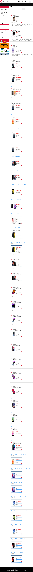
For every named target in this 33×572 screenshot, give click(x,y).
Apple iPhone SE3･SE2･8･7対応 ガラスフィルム (17, 524)
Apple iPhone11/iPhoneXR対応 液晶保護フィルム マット (18, 114)
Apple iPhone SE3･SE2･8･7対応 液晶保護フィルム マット (19, 552)
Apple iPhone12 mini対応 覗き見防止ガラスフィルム (18, 199)
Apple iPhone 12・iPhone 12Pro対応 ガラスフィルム (18, 482)
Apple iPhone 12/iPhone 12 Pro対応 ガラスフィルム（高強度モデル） (20, 468)
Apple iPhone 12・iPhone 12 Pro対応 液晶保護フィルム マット (19, 454)
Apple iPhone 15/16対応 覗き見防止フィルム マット (18, 227)
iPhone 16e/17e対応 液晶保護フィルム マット (17, 128)
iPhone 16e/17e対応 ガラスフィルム (16, 142)
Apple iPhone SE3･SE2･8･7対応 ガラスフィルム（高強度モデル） (20, 496)
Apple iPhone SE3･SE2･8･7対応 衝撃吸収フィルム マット (19, 510)
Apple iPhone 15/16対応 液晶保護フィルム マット (18, 213)
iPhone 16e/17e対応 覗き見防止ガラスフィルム (17, 170)
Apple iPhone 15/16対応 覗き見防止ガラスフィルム (18, 242)
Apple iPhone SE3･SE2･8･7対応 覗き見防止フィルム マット (19, 538)
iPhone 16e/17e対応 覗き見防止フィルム (16, 156)
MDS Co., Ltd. (15, 568)
